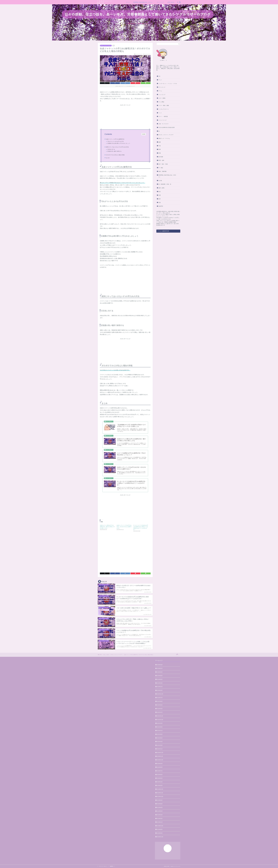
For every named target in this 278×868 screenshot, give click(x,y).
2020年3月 (160, 785)
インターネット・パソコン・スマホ (167, 83)
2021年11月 (160, 716)
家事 (159, 149)
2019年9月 (160, 800)
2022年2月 (160, 712)
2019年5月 (160, 811)
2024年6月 (160, 675)
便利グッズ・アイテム (164, 138)
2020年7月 (160, 770)
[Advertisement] (125, 116)
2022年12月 (160, 694)
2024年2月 (160, 686)
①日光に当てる (111, 149)
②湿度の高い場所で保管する (114, 151)
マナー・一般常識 (163, 116)
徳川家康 (160, 156)
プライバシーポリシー (103, 866)
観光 (159, 191)
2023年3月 (160, 690)
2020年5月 (160, 778)
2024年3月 (160, 683)
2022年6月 (160, 701)
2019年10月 (160, 796)
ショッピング (161, 94)
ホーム (128, 2)
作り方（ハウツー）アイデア (106, 45)
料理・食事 (161, 160)
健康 (159, 142)
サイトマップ (160, 2)
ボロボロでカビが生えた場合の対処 (115, 154)
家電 (159, 153)
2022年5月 (160, 705)
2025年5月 (160, 672)
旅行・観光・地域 (163, 164)
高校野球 (160, 206)
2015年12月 (160, 836)
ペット (160, 112)
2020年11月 (160, 756)
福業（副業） (161, 187)
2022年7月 (160, 697)
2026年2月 (160, 668)
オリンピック (161, 87)
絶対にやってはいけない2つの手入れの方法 (117, 147)
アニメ (160, 79)
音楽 (159, 202)
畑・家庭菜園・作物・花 (164, 184)
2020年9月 (160, 763)
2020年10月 (160, 759)
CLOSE (143, 134)
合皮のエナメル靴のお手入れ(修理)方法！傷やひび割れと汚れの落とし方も (107, 527)
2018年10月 (160, 825)
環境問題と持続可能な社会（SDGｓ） (143, 2)
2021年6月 (160, 734)
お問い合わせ (170, 2)
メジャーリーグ (162, 120)
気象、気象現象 (162, 171)
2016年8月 (160, 829)
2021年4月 (160, 741)
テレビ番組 (161, 101)
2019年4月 (160, 814)
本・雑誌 (160, 167)
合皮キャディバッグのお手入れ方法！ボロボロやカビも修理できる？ (124, 527)
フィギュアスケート (163, 109)
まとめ (108, 157)
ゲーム (160, 90)
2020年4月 (160, 781)
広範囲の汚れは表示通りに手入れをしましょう (118, 143)
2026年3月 (160, 664)
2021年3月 (160, 745)
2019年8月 (160, 803)
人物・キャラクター (163, 123)
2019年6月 (160, 807)
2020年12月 (160, 752)
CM (159, 76)
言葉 (159, 195)
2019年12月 (160, 789)
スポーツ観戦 (161, 98)
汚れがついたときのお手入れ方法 (115, 141)
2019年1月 (160, 822)
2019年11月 (160, 792)
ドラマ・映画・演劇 (163, 105)
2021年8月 (160, 727)
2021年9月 (160, 723)
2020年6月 (160, 774)
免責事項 (111, 866)
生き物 (160, 180)
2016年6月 (160, 833)
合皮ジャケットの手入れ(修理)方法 (115, 139)
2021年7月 (160, 730)
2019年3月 (160, 818)
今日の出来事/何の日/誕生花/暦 (166, 127)
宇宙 (159, 145)
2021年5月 (160, 738)
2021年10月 (160, 719)
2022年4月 (160, 708)
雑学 (159, 198)
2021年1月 (160, 748)
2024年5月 (160, 679)
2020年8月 (160, 767)
